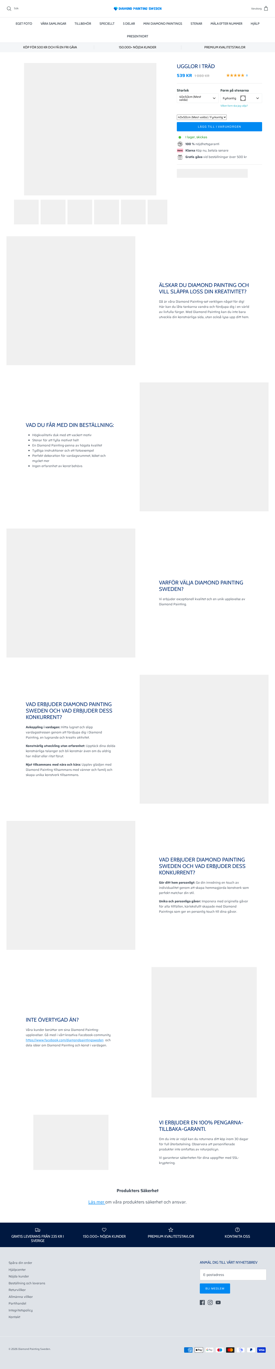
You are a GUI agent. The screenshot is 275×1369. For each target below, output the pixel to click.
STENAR (196, 24)
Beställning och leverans (27, 1283)
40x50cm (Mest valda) (190, 98)
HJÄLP (255, 24)
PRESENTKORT (137, 36)
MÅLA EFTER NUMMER (226, 24)
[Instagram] (210, 1302)
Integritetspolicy (21, 1310)
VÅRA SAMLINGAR (53, 24)
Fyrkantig (229, 98)
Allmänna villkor (21, 1296)
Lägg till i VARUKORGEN (219, 126)
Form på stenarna (234, 90)
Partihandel (17, 1303)
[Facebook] (202, 1302)
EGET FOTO (24, 24)
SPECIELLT (107, 24)
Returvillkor (17, 1289)
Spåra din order (20, 1262)
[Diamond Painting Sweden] (137, 8)
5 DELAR (129, 24)
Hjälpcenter (17, 1269)
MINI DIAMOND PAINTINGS (162, 24)
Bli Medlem (215, 1288)
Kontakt (14, 1317)
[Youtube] (218, 1302)
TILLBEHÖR (83, 24)
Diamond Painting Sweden (34, 1349)
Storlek (183, 90)
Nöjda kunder (19, 1276)
